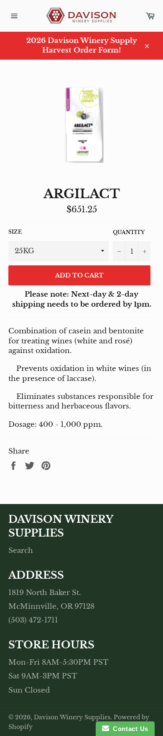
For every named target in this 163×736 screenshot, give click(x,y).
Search (20, 550)
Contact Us (128, 728)
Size (15, 232)
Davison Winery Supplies (72, 717)
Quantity (129, 232)
